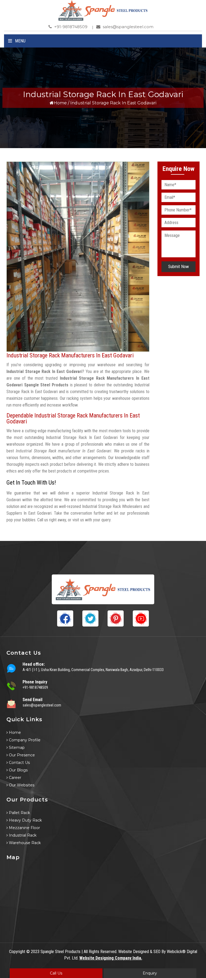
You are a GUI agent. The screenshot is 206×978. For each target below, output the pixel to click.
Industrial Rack (22, 835)
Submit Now (178, 266)
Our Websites (21, 785)
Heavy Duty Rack (25, 820)
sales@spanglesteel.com (127, 26)
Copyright (17, 951)
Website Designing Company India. (110, 958)
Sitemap (16, 747)
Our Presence (21, 755)
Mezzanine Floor (24, 827)
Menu (19, 40)
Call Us (56, 973)
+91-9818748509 (70, 26)
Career (14, 777)
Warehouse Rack (24, 842)
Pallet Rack (19, 812)
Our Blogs (18, 770)
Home (60, 102)
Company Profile (24, 740)
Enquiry (150, 973)
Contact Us (19, 762)
